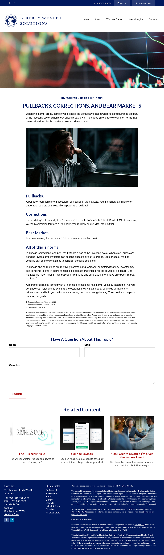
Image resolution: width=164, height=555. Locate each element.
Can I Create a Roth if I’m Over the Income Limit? (132, 455)
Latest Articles (53, 506)
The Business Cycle (32, 454)
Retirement (51, 490)
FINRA (137, 524)
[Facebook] (14, 3)
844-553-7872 (86, 548)
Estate (49, 496)
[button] (97, 19)
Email (87, 344)
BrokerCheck (127, 485)
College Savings (82, 454)
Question (14, 365)
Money (49, 499)
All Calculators (53, 512)
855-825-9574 (104, 3)
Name (12, 344)
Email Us (121, 3)
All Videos (51, 509)
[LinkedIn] (10, 3)
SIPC (142, 524)
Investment (51, 493)
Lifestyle (50, 502)
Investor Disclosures (102, 548)
